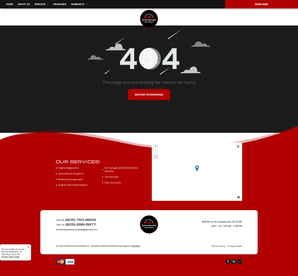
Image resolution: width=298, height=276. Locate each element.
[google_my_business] (233, 262)
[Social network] (239, 262)
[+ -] (197, 171)
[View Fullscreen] (156, 157)
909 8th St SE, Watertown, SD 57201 (50, 20)
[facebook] (228, 262)
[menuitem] (12, 4)
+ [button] (156, 146)
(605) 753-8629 (249, 18)
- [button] (156, 150)
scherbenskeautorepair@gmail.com (76, 229)
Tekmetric (135, 246)
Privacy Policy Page (10, 256)
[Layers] (238, 146)
